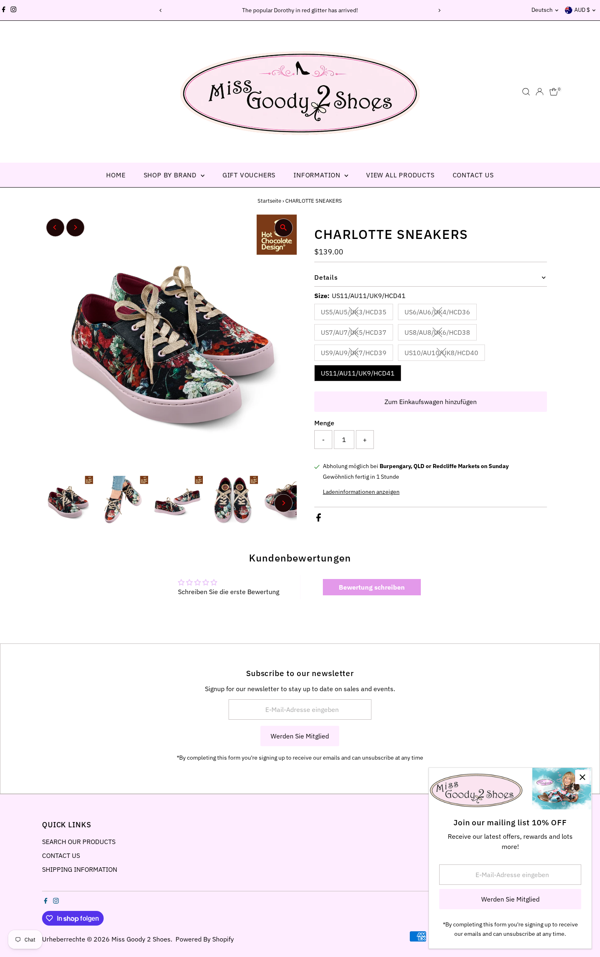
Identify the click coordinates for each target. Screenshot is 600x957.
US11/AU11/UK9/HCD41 (358, 373)
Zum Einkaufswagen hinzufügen (430, 402)
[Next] (439, 10)
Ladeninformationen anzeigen (361, 492)
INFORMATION (317, 175)
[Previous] (161, 10)
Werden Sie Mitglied (300, 736)
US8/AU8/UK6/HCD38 (440, 334)
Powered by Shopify (205, 939)
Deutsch (542, 9)
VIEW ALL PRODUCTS (400, 175)
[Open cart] (553, 91)
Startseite (269, 200)
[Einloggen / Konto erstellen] (539, 91)
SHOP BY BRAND (171, 175)
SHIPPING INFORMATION (79, 869)
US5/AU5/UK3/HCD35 (357, 313)
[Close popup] (582, 777)
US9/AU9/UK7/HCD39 (357, 354)
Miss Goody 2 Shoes (141, 939)
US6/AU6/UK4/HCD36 (440, 313)
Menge (324, 423)
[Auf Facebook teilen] (318, 519)
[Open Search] (526, 91)
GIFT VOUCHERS (249, 175)
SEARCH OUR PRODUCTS (79, 842)
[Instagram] (13, 10)
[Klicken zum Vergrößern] (283, 228)
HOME (115, 175)
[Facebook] (3, 10)
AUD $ (582, 9)
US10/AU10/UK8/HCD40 (444, 354)
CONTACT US (473, 175)
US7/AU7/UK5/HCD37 (357, 334)
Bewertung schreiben (372, 587)
